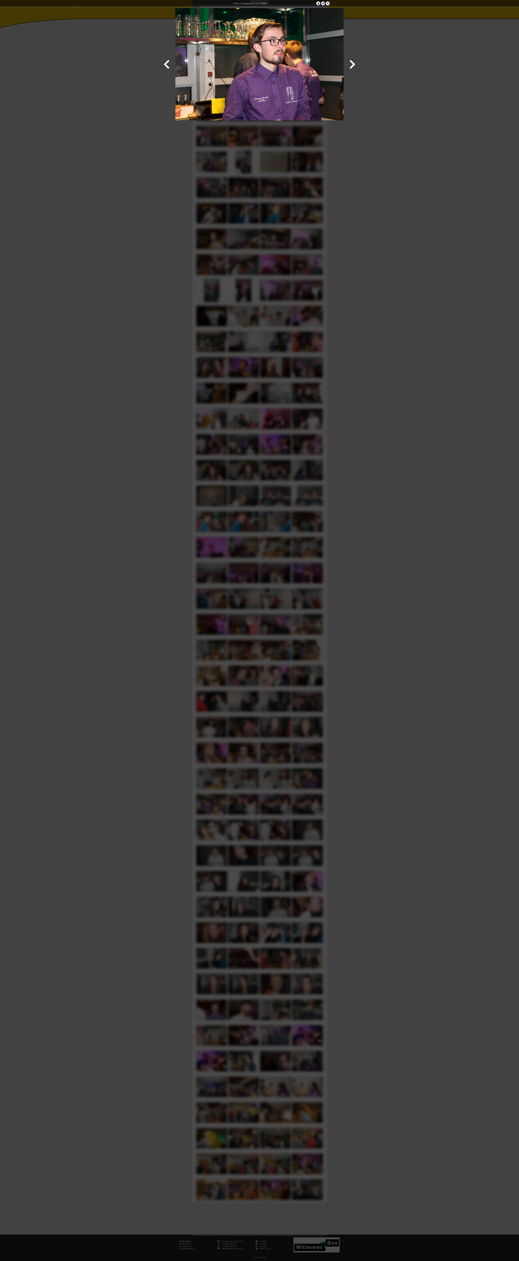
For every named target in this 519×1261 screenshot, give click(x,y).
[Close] (328, 3)
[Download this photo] (318, 3)
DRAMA (264, 3)
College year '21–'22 (250, 3)
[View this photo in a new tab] (323, 3)
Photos (236, 3)
